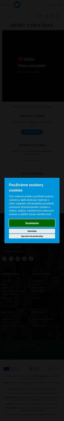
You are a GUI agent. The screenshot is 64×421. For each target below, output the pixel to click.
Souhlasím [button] (32, 223)
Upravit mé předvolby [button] (32, 236)
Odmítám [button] (32, 231)
